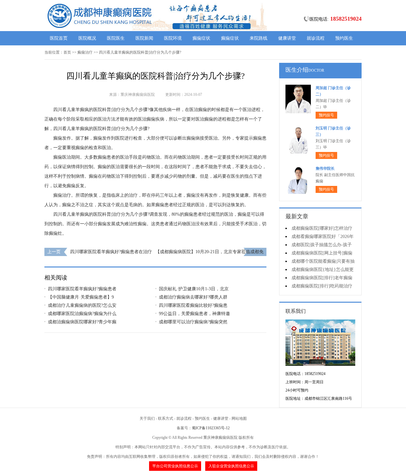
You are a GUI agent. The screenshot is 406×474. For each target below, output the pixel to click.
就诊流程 (315, 38)
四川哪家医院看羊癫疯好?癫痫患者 (82, 288)
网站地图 (239, 418)
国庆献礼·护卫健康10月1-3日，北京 (194, 288)
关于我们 (147, 418)
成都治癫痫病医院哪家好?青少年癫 (82, 321)
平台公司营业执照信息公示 (175, 466)
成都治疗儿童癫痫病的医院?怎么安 (82, 305)
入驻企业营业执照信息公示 (231, 466)
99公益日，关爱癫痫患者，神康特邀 (194, 313)
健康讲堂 (287, 38)
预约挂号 (326, 115)
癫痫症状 (201, 38)
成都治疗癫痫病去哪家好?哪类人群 (193, 297)
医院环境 (173, 38)
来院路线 (258, 38)
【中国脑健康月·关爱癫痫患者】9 (81, 297)
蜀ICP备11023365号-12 (211, 428)
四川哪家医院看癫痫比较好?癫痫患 (193, 305)
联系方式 (165, 418)
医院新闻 (144, 38)
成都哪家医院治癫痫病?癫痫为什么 (82, 313)
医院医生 (116, 38)
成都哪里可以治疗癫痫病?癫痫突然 (193, 321)
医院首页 (59, 38)
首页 (67, 52)
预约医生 (344, 38)
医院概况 (87, 38)
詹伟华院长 (325, 168)
